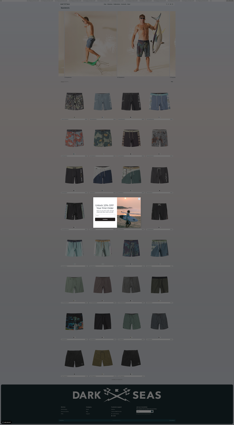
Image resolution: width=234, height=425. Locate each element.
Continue (105, 219)
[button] (6, 422)
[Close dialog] (139, 199)
